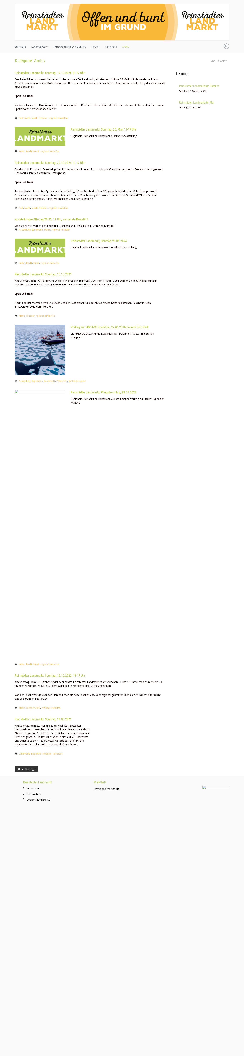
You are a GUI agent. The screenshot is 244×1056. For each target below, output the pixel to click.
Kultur (22, 151)
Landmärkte (38, 46)
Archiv (125, 46)
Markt (27, 118)
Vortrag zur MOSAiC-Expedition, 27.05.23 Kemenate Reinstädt (110, 327)
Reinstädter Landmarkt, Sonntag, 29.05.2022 (43, 719)
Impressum (33, 788)
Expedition (37, 381)
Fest (21, 118)
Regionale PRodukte (41, 753)
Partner (95, 46)
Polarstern (61, 381)
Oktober (43, 118)
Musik (34, 118)
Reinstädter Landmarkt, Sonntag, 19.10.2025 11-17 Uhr (49, 73)
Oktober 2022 (33, 707)
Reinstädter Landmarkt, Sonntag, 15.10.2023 (43, 274)
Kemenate (111, 46)
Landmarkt (37, 229)
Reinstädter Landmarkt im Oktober (199, 86)
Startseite (20, 46)
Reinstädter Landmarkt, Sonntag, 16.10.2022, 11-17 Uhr (50, 675)
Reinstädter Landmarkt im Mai (196, 102)
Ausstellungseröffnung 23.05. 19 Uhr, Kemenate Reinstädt (51, 219)
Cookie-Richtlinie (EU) (39, 799)
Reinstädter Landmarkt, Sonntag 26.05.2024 (99, 241)
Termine (182, 73)
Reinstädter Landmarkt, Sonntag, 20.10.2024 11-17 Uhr (49, 163)
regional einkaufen (58, 118)
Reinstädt (57, 753)
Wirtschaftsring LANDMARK (69, 46)
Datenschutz (34, 794)
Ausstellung (25, 229)
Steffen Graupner (77, 381)
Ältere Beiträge (26, 769)
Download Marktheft (106, 789)
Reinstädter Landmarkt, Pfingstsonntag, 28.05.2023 (103, 392)
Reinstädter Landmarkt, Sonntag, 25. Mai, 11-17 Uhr (103, 129)
